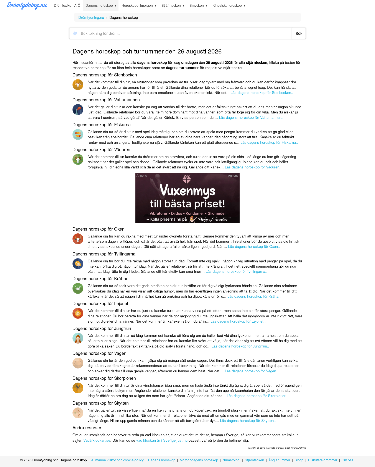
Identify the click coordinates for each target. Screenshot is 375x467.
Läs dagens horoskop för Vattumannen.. (251, 117)
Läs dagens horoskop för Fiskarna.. (269, 142)
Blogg (299, 459)
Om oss (347, 459)
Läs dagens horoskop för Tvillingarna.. (236, 271)
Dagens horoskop (161, 459)
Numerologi (231, 459)
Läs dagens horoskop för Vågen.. (251, 370)
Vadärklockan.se (96, 440)
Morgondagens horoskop (199, 459)
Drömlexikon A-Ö (67, 5)
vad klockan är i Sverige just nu (162, 440)
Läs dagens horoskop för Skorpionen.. (257, 395)
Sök (299, 33)
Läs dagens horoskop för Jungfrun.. (240, 346)
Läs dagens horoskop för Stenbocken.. (262, 92)
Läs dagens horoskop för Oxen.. (254, 246)
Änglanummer (279, 459)
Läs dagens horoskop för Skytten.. (248, 420)
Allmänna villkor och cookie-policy (117, 459)
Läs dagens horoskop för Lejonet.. (238, 321)
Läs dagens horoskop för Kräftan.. (255, 296)
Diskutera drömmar (322, 459)
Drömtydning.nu (91, 17)
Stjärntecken (254, 459)
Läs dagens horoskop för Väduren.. (253, 167)
